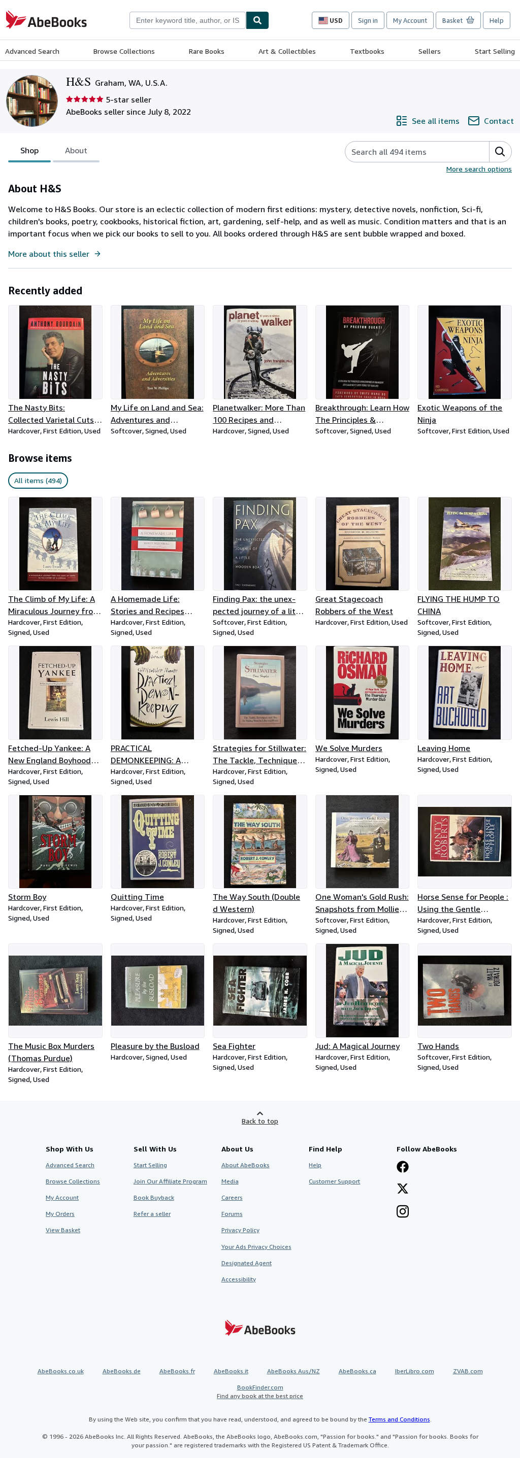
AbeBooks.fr (177, 1371)
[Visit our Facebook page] (403, 1167)
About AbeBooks (245, 1165)
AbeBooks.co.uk (61, 1371)
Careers (232, 1197)
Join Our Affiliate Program (170, 1181)
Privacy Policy (240, 1230)
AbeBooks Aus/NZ (293, 1371)
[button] (500, 152)
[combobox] (187, 20)
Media (230, 1181)
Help (497, 20)
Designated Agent (246, 1263)
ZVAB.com (468, 1371)
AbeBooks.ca (357, 1371)
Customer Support (334, 1181)
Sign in (368, 20)
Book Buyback (154, 1197)
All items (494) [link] (38, 480)
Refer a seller (152, 1213)
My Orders (60, 1213)
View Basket (63, 1230)
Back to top (260, 1120)
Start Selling (495, 51)
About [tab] (76, 150)
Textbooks (367, 51)
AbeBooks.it (231, 1371)
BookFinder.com (260, 1391)
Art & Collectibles (287, 51)
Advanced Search (32, 51)
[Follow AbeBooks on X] (403, 1189)
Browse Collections (124, 51)
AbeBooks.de (122, 1371)
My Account (410, 20)
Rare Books (206, 51)
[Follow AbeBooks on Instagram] (403, 1212)
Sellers (429, 51)
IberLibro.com (414, 1371)
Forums (232, 1213)
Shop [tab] (29, 150)
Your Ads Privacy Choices (256, 1246)
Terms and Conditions (399, 1419)
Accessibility (238, 1279)
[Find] (257, 20)
